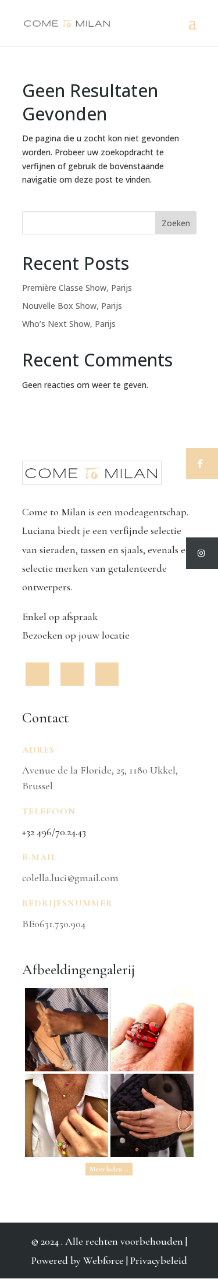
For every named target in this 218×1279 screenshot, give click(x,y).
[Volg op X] (72, 674)
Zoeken (176, 223)
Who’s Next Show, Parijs (69, 323)
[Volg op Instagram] (107, 674)
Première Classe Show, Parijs (77, 287)
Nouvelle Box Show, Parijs (72, 305)
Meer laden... (109, 1169)
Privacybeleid (158, 1260)
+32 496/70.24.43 (54, 831)
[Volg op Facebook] (37, 674)
